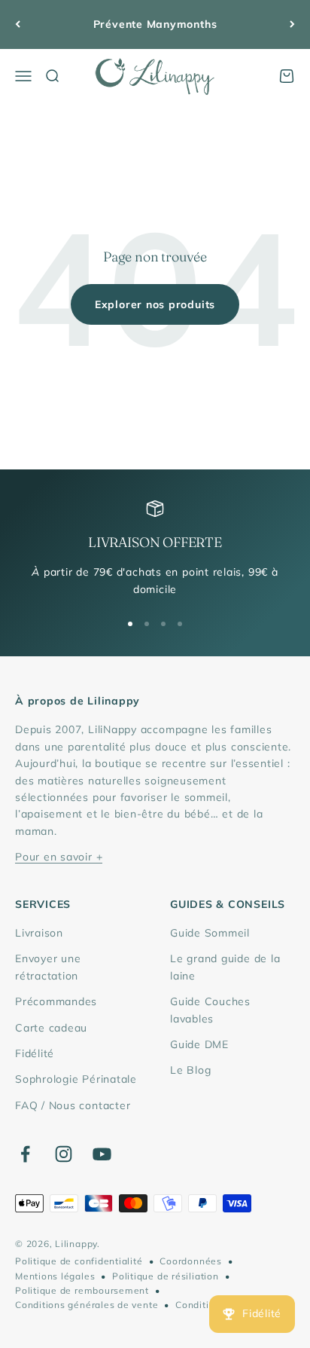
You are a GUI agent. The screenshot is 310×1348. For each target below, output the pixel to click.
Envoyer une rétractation (48, 967)
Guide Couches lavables (210, 1010)
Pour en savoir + (58, 857)
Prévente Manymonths (155, 24)
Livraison (39, 933)
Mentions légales (55, 1276)
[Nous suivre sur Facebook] (25, 1154)
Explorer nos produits (155, 304)
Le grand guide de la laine (225, 967)
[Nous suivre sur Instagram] (63, 1154)
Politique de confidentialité (79, 1261)
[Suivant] (292, 24)
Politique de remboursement (82, 1290)
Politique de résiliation (165, 1276)
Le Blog (190, 1070)
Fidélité (34, 1053)
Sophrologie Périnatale (76, 1079)
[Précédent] (17, 24)
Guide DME (199, 1044)
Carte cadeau (51, 1028)
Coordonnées (190, 1261)
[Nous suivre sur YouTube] (102, 1154)
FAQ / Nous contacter (72, 1105)
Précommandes (56, 1001)
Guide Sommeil (210, 933)
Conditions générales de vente (86, 1304)
